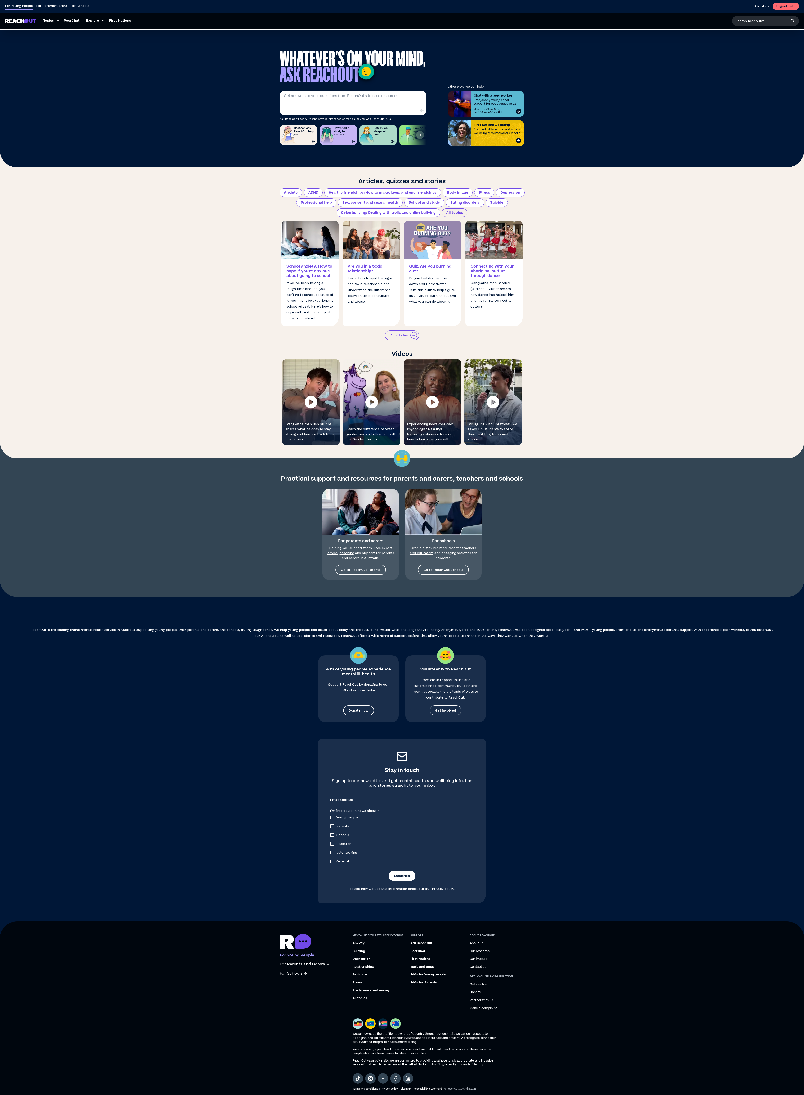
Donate (475, 992)
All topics (454, 212)
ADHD (313, 192)
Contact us (478, 967)
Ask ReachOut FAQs (378, 118)
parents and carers (202, 630)
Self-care (360, 975)
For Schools (79, 6)
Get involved (445, 710)
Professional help (316, 202)
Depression (510, 192)
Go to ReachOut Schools (443, 570)
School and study (424, 202)
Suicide (496, 202)
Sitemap (406, 1089)
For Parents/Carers (51, 6)
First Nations (420, 959)
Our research (480, 951)
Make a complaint (483, 1008)
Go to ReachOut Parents (360, 570)
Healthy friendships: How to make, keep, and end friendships (383, 192)
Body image (457, 192)
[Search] (792, 21)
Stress (484, 192)
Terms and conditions (365, 1089)
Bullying (359, 951)
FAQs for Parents (423, 982)
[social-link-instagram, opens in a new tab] (370, 1078)
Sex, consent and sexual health (370, 202)
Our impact (478, 959)
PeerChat (671, 630)
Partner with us (481, 1000)
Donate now (358, 710)
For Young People (19, 6)
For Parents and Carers (302, 964)
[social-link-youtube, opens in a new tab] (383, 1078)
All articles (399, 335)
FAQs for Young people (428, 975)
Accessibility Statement (428, 1089)
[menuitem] (50, 21)
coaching (347, 553)
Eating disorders (465, 202)
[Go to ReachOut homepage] (20, 21)
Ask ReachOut (761, 630)
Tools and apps (422, 967)
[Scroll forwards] (420, 135)
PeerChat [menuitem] (72, 20)
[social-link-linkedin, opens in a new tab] (408, 1078)
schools (233, 630)
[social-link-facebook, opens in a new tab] (395, 1078)
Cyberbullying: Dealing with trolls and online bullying (388, 212)
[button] (311, 402)
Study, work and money (371, 990)
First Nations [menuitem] (120, 20)
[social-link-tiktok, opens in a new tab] (358, 1078)
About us (761, 6)
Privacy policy (443, 889)
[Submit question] (421, 110)
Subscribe (402, 876)
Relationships (363, 967)
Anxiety (291, 192)
